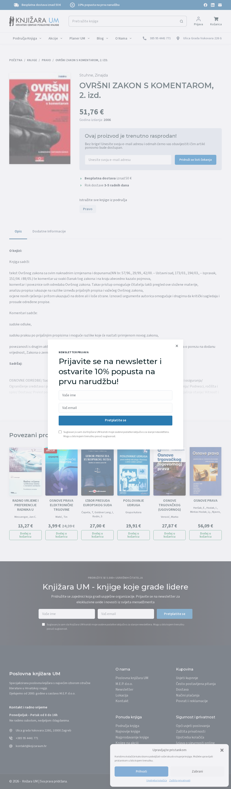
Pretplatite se (115, 420)
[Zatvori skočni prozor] (177, 346)
